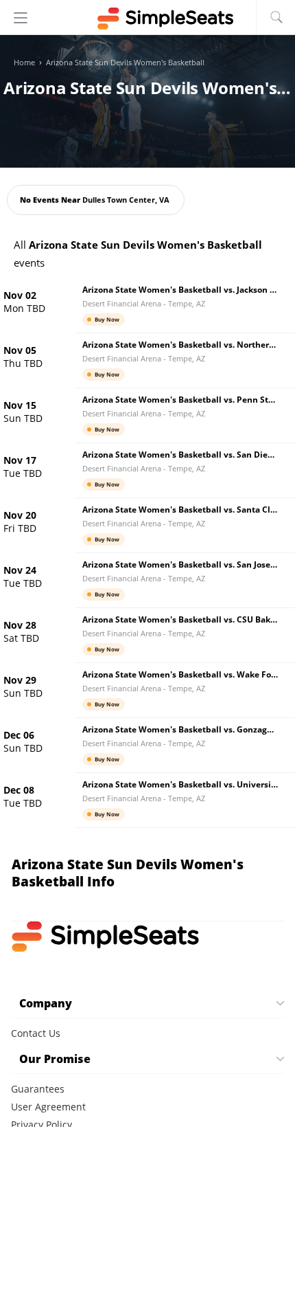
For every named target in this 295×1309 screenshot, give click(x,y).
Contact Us (35, 1033)
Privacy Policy (41, 1124)
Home (24, 62)
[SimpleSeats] (147, 18)
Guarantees (37, 1088)
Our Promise (55, 1058)
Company (45, 1003)
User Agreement (48, 1106)
